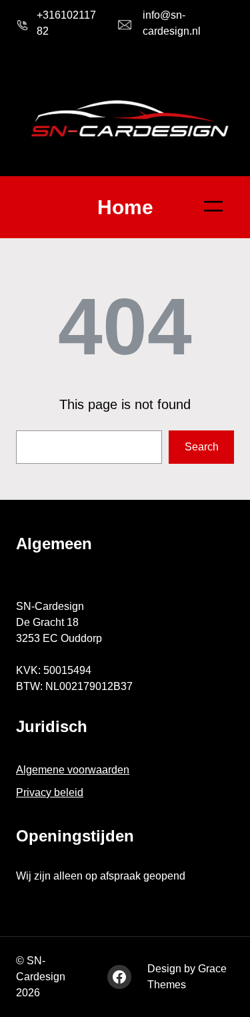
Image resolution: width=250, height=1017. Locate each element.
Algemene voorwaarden (72, 769)
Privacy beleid (49, 792)
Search (202, 446)
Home (125, 207)
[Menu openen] (213, 206)
